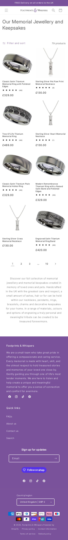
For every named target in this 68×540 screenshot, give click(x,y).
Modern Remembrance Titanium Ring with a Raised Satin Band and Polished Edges (49, 187)
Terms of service (27, 534)
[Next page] (55, 263)
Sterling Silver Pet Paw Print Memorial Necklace (50, 82)
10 (46, 263)
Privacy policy (28, 529)
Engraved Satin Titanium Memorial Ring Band (48, 239)
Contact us (12, 431)
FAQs (9, 416)
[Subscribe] (55, 458)
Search (10, 438)
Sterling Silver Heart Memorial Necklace (51, 135)
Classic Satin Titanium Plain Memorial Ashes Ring (16, 185)
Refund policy (44, 534)
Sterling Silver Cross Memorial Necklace (12, 239)
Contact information (47, 529)
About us (11, 423)
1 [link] (12, 263)
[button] (6, 10)
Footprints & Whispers (32, 525)
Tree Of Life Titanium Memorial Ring (12, 135)
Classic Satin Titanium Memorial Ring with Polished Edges (16, 84)
